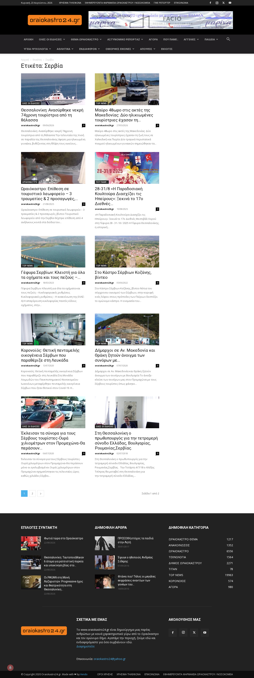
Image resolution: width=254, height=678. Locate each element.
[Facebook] (210, 3)
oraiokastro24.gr (30, 125)
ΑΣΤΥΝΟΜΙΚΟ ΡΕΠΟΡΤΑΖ (123, 39)
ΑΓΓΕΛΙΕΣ (190, 39)
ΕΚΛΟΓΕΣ (167, 49)
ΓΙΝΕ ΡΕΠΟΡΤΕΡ (162, 2)
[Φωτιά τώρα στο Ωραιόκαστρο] (31, 543)
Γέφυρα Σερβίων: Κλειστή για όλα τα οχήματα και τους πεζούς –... (53, 275)
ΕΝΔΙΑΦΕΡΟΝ (88, 49)
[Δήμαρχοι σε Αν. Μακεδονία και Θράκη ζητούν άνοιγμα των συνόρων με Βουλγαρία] (127, 329)
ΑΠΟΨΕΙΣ (146, 49)
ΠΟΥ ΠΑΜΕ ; (170, 39)
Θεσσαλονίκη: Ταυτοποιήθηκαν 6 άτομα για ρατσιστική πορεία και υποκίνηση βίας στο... (64, 561)
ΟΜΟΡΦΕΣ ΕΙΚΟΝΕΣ (118, 49)
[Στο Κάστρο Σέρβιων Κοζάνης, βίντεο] (127, 251)
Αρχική (25, 59)
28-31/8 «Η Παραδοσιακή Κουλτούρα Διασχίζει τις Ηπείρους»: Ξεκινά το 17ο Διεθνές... (119, 196)
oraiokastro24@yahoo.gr (110, 659)
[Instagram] (217, 3)
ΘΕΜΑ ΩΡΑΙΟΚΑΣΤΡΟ (84, 39)
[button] (228, 40)
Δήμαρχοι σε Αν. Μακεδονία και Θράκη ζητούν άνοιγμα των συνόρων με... (125, 355)
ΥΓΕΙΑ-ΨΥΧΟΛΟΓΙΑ (36, 49)
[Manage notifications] (10, 667)
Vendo (84, 674)
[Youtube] (230, 3)
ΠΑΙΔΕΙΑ (210, 39)
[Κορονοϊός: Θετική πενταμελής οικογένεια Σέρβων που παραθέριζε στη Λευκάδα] (53, 329)
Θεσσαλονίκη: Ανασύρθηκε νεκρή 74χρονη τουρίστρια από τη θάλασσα (52, 115)
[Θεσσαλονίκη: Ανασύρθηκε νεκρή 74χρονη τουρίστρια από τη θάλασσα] (53, 89)
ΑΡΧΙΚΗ (28, 39)
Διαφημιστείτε (85, 646)
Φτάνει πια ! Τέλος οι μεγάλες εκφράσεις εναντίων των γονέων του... (137, 580)
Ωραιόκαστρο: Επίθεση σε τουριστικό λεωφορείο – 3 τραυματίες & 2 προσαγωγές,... (49, 193)
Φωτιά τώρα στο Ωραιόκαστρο (63, 538)
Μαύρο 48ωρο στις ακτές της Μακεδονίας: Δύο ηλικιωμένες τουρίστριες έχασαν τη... (124, 115)
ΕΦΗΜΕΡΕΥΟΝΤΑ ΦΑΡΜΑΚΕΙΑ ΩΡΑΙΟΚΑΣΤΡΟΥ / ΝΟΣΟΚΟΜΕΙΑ (117, 2)
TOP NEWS (101, 103)
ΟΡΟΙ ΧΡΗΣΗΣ (105, 674)
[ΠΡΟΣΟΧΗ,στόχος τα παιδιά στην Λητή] (105, 543)
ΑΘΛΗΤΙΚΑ (63, 49)
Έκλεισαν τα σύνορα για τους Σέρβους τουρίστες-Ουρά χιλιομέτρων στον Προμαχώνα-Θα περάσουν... (53, 440)
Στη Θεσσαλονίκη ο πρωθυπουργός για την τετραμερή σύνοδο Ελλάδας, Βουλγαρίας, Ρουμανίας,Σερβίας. (126, 440)
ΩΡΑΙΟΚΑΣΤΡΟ (29, 182)
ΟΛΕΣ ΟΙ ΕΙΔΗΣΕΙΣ (50, 39)
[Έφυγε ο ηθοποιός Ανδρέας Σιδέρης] (105, 562)
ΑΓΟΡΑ (153, 39)
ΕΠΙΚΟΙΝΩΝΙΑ (181, 2)
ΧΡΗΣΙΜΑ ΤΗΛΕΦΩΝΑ (70, 2)
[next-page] (40, 493)
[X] (223, 3)
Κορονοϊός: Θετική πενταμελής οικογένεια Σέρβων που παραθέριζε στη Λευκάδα (50, 355)
